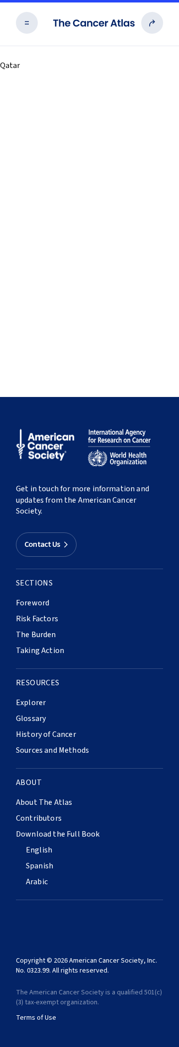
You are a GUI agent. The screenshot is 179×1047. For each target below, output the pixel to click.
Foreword (32, 602)
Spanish (39, 865)
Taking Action (40, 650)
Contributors (39, 818)
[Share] (152, 23)
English (39, 850)
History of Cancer (46, 734)
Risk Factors (37, 618)
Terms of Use (36, 1018)
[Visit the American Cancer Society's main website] (48, 448)
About (29, 782)
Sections (34, 583)
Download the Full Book (58, 834)
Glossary (31, 718)
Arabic (37, 881)
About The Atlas (44, 802)
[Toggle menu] (27, 23)
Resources (38, 682)
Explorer (31, 702)
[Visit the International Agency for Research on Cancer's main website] (119, 448)
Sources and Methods (52, 750)
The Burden (36, 634)
